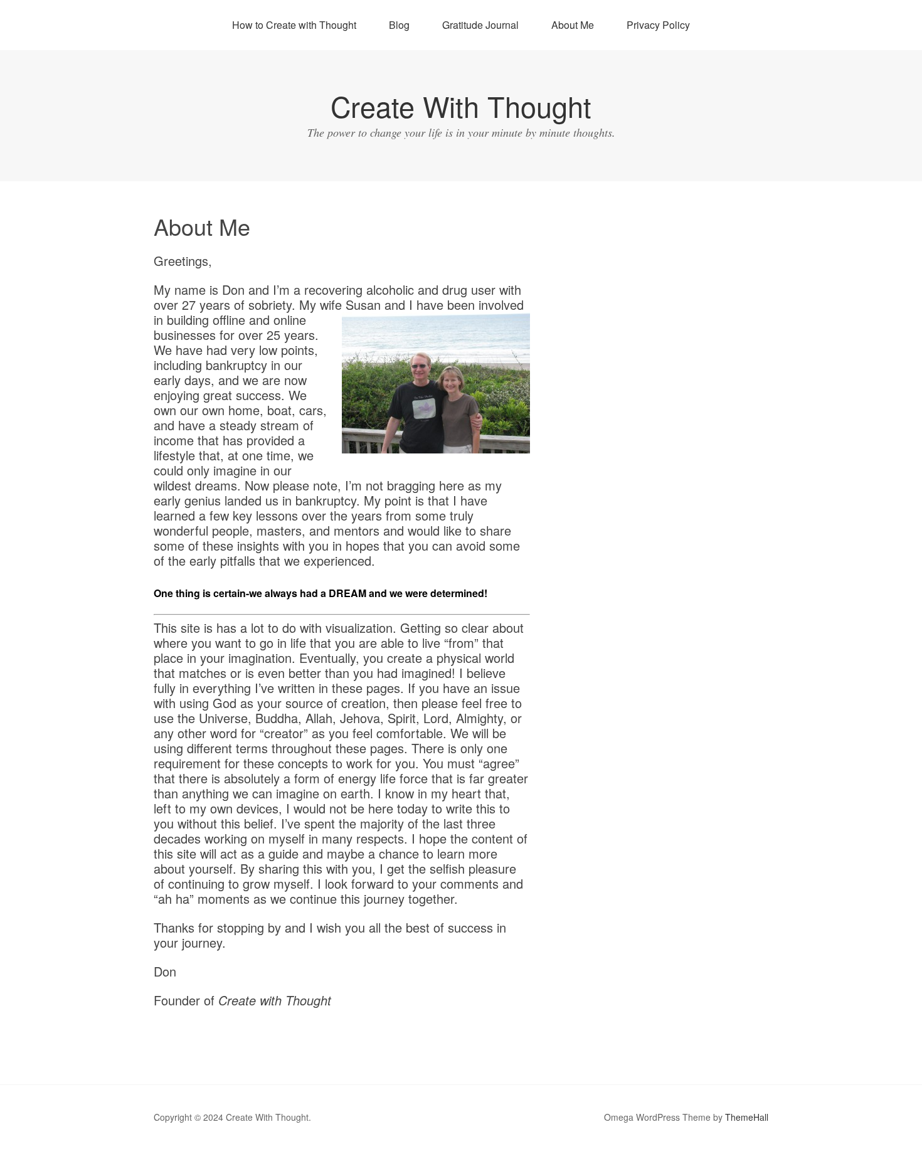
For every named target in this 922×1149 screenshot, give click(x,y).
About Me (572, 25)
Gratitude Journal (480, 25)
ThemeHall (746, 1117)
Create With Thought (461, 105)
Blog (399, 25)
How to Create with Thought (294, 25)
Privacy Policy (658, 25)
